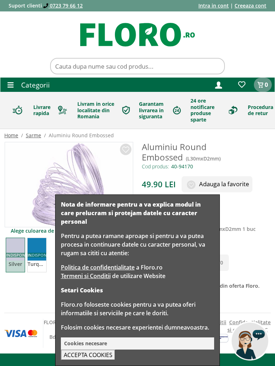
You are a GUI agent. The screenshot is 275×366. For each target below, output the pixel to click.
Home (11, 135)
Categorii (34, 85)
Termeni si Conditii (86, 276)
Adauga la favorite (223, 184)
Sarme (33, 135)
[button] (219, 84)
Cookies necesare (85, 343)
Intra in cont (213, 5)
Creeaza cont (250, 5)
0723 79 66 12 (65, 5)
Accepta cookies (88, 355)
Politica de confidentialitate (98, 267)
